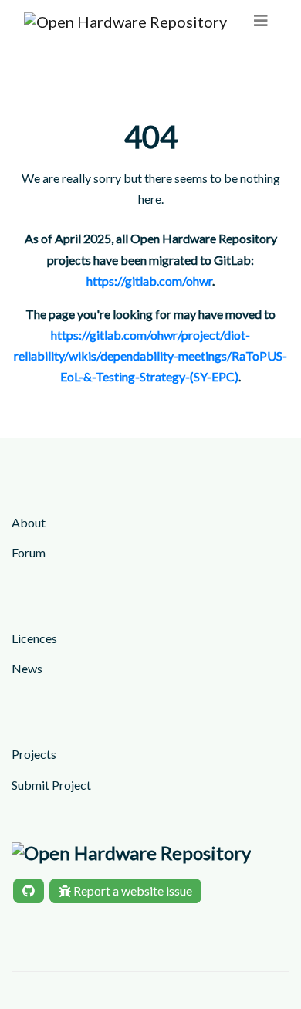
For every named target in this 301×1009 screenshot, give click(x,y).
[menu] (261, 20)
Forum (29, 552)
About (29, 522)
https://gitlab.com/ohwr (149, 280)
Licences (34, 638)
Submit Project (51, 784)
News (27, 668)
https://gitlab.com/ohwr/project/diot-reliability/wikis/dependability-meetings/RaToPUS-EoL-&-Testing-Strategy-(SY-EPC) (150, 355)
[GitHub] (28, 891)
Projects (34, 754)
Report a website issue (131, 890)
